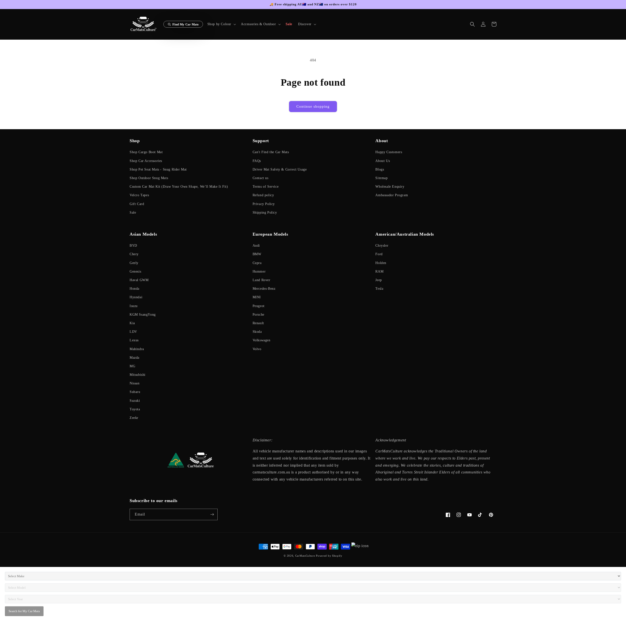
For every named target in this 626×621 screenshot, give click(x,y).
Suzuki (135, 400)
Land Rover (261, 280)
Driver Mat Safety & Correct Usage (280, 169)
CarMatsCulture (305, 555)
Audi (256, 245)
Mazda (134, 357)
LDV (133, 332)
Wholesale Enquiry (389, 186)
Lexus (134, 340)
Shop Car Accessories (146, 161)
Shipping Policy (265, 212)
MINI (257, 297)
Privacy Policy (264, 204)
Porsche (258, 314)
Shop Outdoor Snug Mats (149, 178)
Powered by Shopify (329, 555)
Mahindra (137, 349)
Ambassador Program (391, 195)
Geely (134, 263)
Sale (133, 212)
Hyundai (136, 297)
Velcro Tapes (139, 195)
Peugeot (259, 306)
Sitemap (381, 178)
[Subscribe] (212, 514)
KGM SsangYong (143, 314)
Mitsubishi (137, 375)
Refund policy (263, 195)
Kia (132, 323)
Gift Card (137, 204)
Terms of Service (266, 186)
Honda (134, 288)
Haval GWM (139, 280)
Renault (258, 323)
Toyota (135, 409)
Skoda (257, 332)
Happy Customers (388, 152)
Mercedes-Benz (264, 288)
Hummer (259, 271)
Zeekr (134, 418)
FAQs (257, 161)
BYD (133, 245)
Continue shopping (313, 106)
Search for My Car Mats (24, 611)
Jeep (378, 280)
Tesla (379, 288)
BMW (257, 254)
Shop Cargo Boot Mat (146, 152)
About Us (382, 161)
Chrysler (381, 245)
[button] (221, 24)
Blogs (379, 169)
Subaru (135, 392)
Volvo (257, 349)
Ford (378, 254)
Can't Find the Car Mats (271, 152)
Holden (380, 263)
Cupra (257, 263)
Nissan (135, 383)
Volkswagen (261, 340)
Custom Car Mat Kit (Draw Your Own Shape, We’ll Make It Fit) (179, 186)
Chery (134, 254)
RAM (379, 271)
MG (132, 366)
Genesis (135, 271)
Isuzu (134, 306)
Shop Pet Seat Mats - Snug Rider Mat (158, 169)
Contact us (260, 178)
